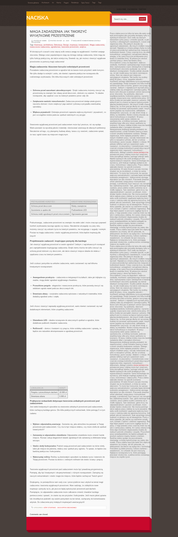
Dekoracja (58, 45)
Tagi (93, 3)
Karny (59, 3)
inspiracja (73, 45)
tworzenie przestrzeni (70, 47)
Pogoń (66, 3)
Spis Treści (85, 3)
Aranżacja (38, 45)
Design (66, 45)
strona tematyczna (140, 152)
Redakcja (75, 3)
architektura (48, 45)
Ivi (53, 3)
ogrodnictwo (55, 47)
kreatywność (84, 45)
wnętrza (83, 47)
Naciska (37, 18)
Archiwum (45, 3)
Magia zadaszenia (97, 45)
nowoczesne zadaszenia (40, 47)
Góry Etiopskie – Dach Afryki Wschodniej (60, 507)
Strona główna (33, 3)
